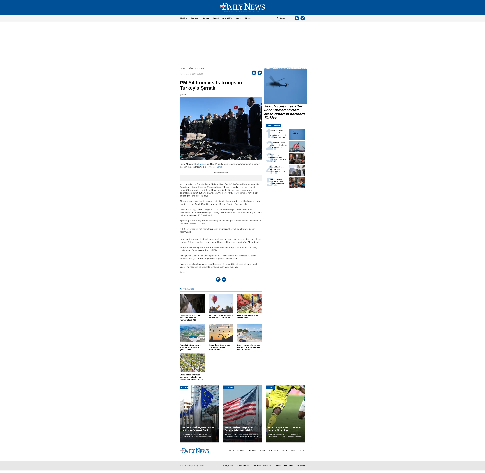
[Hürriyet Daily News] (242, 7)
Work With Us (243, 466)
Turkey (182, 272)
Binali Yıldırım (200, 164)
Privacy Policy (227, 466)
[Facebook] (297, 18)
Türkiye (183, 18)
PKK (236, 193)
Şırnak (220, 167)
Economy (195, 18)
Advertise (301, 466)
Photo (247, 18)
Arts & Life (227, 18)
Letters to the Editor (284, 466)
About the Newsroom (261, 466)
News (182, 68)
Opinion (205, 18)
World (216, 18)
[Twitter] (302, 18)
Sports (238, 18)
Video (293, 451)
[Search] (278, 18)
